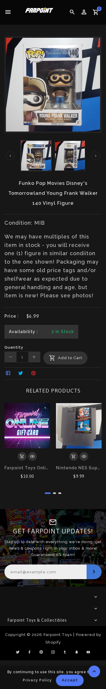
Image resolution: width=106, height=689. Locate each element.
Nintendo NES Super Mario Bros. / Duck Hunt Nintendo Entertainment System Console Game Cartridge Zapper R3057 (79, 467)
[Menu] (8, 12)
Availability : (23, 331)
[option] (36, 155)
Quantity (13, 347)
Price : (11, 316)
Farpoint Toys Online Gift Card (27, 467)
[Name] (94, 571)
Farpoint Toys (58, 634)
